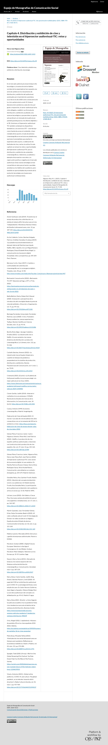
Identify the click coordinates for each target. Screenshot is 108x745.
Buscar (100, 11)
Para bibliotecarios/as (82, 43)
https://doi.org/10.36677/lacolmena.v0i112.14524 (23, 348)
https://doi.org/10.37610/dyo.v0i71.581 (20, 309)
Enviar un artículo (82, 52)
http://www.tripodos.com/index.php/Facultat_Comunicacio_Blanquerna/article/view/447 (36, 273)
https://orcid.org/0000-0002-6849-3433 (22, 54)
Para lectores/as (81, 37)
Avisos (34, 11)
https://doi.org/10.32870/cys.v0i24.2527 (20, 572)
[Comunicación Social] (88, 24)
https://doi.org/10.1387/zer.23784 (18, 449)
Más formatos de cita (51, 193)
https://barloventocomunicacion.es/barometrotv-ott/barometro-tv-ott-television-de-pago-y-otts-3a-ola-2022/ (23, 288)
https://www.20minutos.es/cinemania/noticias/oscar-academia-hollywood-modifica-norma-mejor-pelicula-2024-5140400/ (24, 386)
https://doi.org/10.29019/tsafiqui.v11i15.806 (21, 327)
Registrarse (94, 1)
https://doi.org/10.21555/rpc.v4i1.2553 (19, 371)
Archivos (26, 11)
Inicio (8, 18)
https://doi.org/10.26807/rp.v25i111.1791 (20, 649)
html (64, 93)
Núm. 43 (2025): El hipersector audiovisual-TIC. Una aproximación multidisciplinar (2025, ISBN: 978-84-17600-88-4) (37, 22)
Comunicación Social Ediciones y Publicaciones (22, 710)
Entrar (102, 1)
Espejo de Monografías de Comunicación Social (31, 7)
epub (55, 93)
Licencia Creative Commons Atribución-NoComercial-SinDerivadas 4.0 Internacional (54, 155)
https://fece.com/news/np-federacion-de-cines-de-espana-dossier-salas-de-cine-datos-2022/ (22, 426)
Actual (17, 11)
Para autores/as (80, 40)
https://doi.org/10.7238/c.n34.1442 (23, 404)
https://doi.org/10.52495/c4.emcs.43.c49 (23, 61)
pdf (47, 93)
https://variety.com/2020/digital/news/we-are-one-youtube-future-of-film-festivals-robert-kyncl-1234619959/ (22, 666)
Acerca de (7, 11)
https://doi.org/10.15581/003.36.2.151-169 (21, 529)
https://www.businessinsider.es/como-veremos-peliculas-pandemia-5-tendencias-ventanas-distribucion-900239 (21, 613)
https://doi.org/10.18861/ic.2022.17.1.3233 (21, 506)
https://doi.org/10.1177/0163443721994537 (21, 687)
